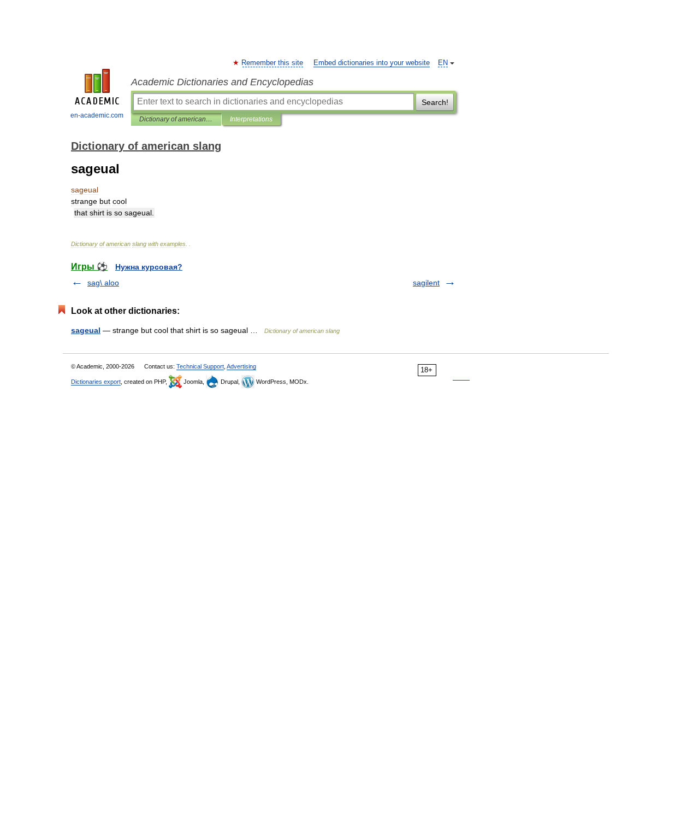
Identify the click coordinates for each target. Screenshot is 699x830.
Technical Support (200, 366)
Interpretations (251, 119)
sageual (85, 330)
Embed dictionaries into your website (371, 63)
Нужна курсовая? (148, 266)
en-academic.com (96, 115)
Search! (435, 102)
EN (443, 63)
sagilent (426, 282)
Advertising (241, 366)
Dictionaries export (96, 381)
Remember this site (272, 63)
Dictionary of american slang (176, 119)
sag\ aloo (103, 282)
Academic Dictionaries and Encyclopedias (222, 82)
